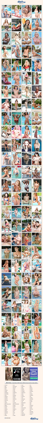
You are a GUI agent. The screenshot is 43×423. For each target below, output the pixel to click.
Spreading (31, 411)
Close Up (23, 390)
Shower (23, 410)
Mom (30, 402)
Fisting (22, 395)
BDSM (6, 387)
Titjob (5, 414)
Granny (14, 397)
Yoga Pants (23, 415)
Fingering (14, 395)
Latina (6, 401)
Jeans (14, 400)
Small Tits (6, 411)
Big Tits (31, 387)
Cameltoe (6, 390)
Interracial (6, 400)
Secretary (23, 409)
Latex (14, 401)
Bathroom (23, 386)
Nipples (6, 405)
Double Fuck (23, 392)
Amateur (6, 385)
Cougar (14, 391)
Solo (13, 411)
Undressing (23, 414)
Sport (22, 411)
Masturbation (23, 402)
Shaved (6, 410)
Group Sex (23, 396)
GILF (30, 396)
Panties (23, 405)
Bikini (22, 387)
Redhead (6, 409)
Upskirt (6, 415)
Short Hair (31, 409)
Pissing (14, 406)
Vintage (14, 415)
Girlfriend (6, 396)
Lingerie (6, 402)
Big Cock (14, 387)
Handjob (31, 397)
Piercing (6, 406)
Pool (22, 406)
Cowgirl (6, 391)
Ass (30, 385)
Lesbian (31, 401)
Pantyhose (31, 405)
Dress (31, 392)
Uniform (31, 414)
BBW (30, 386)
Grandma (6, 397)
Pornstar (31, 406)
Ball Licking (15, 386)
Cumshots (31, 391)
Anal (13, 385)
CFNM (14, 390)
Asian (22, 385)
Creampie (23, 391)
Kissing (23, 400)
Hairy (22, 397)
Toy (13, 414)
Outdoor (14, 405)
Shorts (14, 410)
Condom (31, 390)
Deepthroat (6, 392)
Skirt (30, 410)
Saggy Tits (14, 409)
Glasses (14, 396)
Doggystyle (15, 392)
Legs (22, 401)
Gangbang (31, 395)
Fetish (6, 395)
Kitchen (31, 400)
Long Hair (14, 402)
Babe (5, 386)
